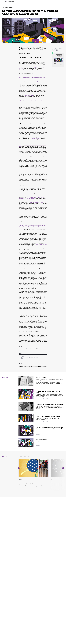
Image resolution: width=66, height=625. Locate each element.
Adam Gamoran (38, 410)
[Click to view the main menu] (3, 2)
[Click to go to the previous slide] (19, 468)
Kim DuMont (38, 398)
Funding (29, 1)
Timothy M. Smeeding (44, 398)
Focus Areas (33, 1)
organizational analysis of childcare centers (35, 280)
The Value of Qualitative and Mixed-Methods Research (29, 357)
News (49, 1)
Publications (21, 366)
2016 (32, 366)
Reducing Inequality (27, 366)
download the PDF (34, 348)
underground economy (29, 95)
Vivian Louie (38, 434)
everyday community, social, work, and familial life (37, 202)
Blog (52, 1)
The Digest (44, 366)
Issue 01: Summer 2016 (37, 366)
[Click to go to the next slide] (63, 468)
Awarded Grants (45, 1)
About (38, 1)
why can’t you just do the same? (41, 244)
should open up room (36, 138)
